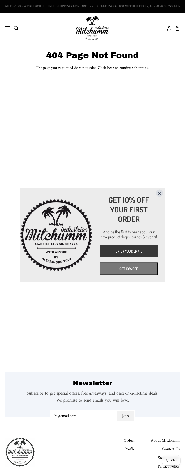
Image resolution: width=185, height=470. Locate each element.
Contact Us (171, 449)
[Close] (159, 193)
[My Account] (167, 28)
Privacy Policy (169, 466)
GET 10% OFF (128, 268)
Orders (129, 440)
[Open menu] (5, 28)
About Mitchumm (165, 440)
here (110, 67)
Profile (130, 449)
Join (125, 416)
